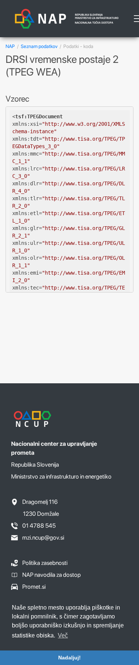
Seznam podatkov (39, 46)
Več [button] (63, 635)
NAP (10, 46)
